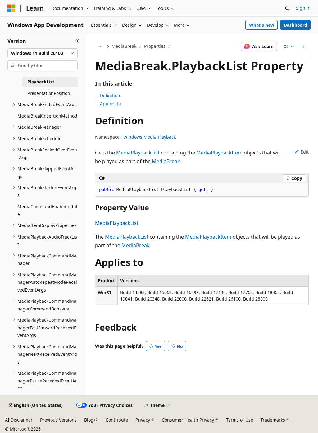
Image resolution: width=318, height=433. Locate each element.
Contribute (117, 420)
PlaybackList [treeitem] (40, 82)
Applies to (110, 103)
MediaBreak (123, 46)
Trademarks (273, 420)
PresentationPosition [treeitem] (48, 93)
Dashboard (295, 25)
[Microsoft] (11, 8)
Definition (110, 95)
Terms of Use (239, 420)
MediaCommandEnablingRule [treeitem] (47, 210)
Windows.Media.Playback (149, 137)
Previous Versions (58, 420)
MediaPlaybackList (138, 152)
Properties (155, 46)
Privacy (142, 420)
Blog (88, 420)
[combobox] (42, 53)
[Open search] (287, 8)
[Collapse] (77, 41)
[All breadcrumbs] (100, 46)
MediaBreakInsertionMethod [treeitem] (47, 116)
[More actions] (303, 46)
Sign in (303, 8)
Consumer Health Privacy (188, 420)
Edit (305, 152)
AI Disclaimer (19, 420)
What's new (261, 25)
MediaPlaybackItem (219, 152)
